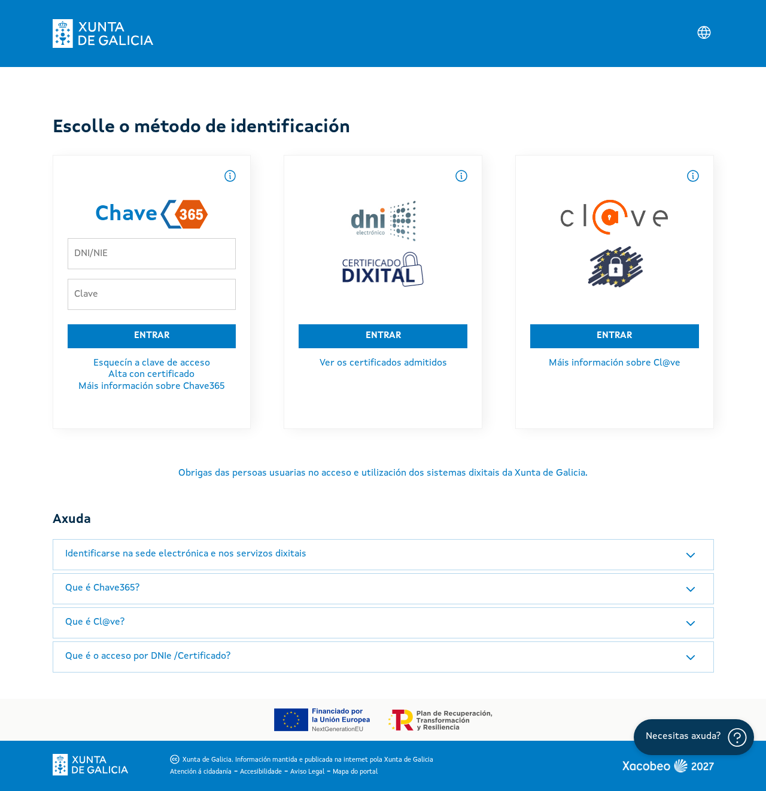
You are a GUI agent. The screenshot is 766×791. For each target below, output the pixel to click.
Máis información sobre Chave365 (151, 386)
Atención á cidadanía (201, 772)
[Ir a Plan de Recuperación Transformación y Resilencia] (440, 720)
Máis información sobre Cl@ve (614, 363)
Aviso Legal (307, 772)
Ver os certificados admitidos (383, 363)
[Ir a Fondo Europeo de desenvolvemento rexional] (321, 720)
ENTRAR (151, 335)
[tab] (383, 554)
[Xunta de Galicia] (103, 33)
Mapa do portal (355, 772)
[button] (383, 555)
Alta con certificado (151, 374)
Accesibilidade (261, 772)
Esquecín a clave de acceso (151, 363)
